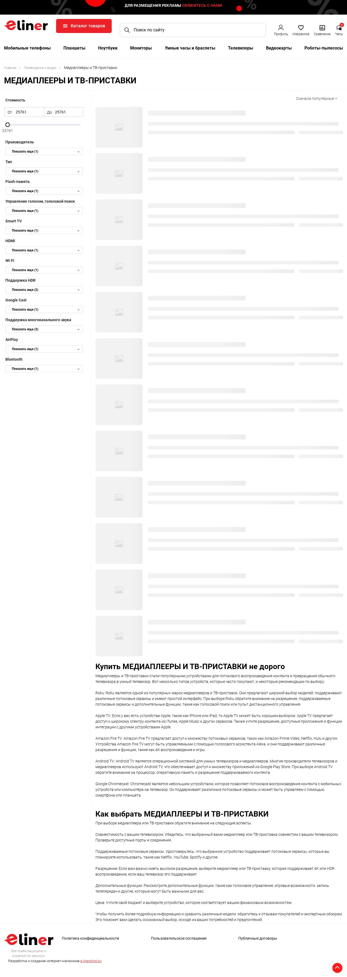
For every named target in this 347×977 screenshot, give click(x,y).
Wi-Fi (9, 260)
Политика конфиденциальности (90, 938)
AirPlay (11, 339)
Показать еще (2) (25, 290)
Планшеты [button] (74, 48)
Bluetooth (14, 359)
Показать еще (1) (25, 151)
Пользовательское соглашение (179, 938)
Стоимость (15, 100)
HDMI (10, 241)
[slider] (44, 125)
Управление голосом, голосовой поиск (40, 201)
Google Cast (16, 300)
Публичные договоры (257, 938)
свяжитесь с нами (202, 5)
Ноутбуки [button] (107, 48)
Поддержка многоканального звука (38, 320)
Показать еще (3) (25, 329)
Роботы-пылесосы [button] (323, 48)
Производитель (19, 142)
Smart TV (13, 221)
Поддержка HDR (20, 280)
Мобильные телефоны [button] (27, 48)
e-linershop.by (91, 961)
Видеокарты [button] (279, 48)
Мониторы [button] (141, 48)
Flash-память (17, 181)
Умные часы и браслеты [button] (190, 48)
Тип (8, 162)
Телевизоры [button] (240, 48)
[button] (281, 30)
